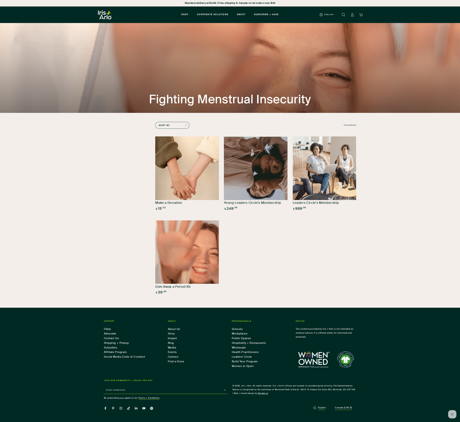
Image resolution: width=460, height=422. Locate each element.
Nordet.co (263, 393)
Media (172, 347)
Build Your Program (245, 361)
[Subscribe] (225, 390)
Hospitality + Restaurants (249, 343)
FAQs (107, 329)
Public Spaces (241, 338)
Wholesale (239, 347)
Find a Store (176, 361)
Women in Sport (243, 366)
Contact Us (111, 338)
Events (172, 352)
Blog (171, 343)
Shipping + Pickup (116, 343)
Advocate (110, 333)
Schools (237, 329)
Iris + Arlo (246, 386)
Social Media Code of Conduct (124, 357)
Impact (172, 338)
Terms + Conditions (149, 398)
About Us (174, 329)
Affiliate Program (115, 352)
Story (171, 333)
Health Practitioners (245, 352)
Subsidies (110, 347)
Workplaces (240, 333)
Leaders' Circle (242, 357)
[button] (343, 15)
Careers (173, 357)
